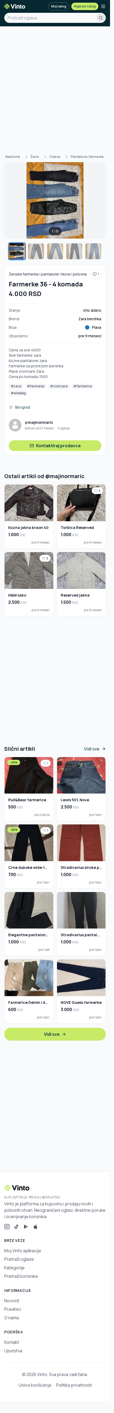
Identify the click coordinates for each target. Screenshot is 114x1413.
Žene (34, 157)
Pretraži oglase (19, 1259)
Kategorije (14, 1268)
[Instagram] (7, 1226)
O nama (11, 1318)
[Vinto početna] (14, 6)
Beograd (22, 407)
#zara (16, 386)
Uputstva (13, 1351)
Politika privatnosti (74, 1385)
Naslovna (12, 157)
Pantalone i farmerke (87, 157)
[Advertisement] (57, 86)
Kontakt (11, 1342)
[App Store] (35, 1226)
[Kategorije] (103, 6)
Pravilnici (12, 1309)
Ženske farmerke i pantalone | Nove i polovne (48, 274)
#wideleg (18, 393)
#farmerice (82, 386)
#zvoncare (59, 386)
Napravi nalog (85, 6)
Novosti (11, 1301)
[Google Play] (26, 1226)
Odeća (55, 157)
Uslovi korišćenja (35, 1385)
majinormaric (39, 422)
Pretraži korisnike (21, 1276)
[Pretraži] (101, 18)
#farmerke (35, 386)
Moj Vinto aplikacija (22, 1251)
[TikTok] (16, 1226)
